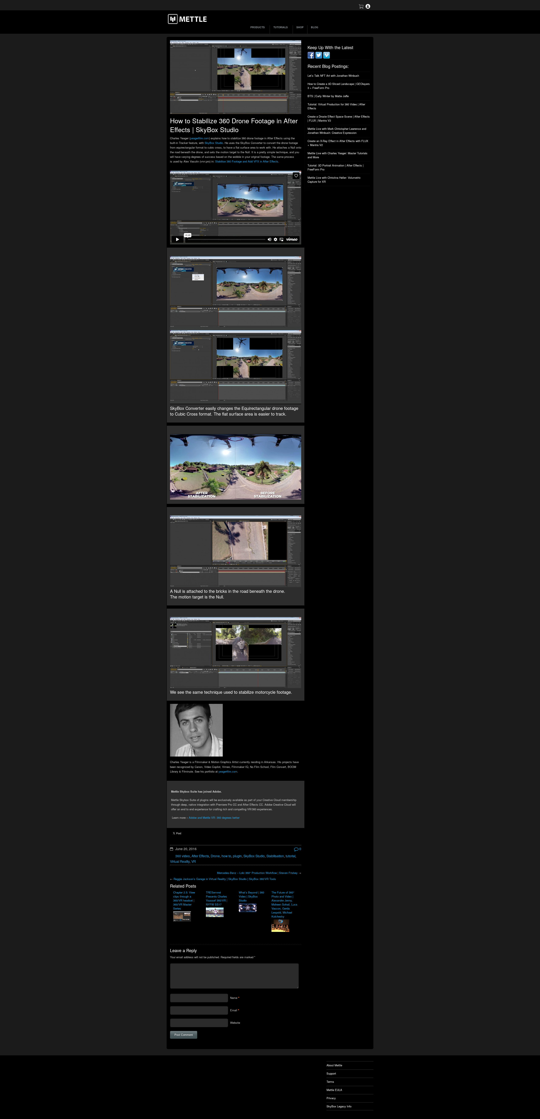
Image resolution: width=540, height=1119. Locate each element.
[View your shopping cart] (361, 7)
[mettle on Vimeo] (326, 57)
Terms (330, 1082)
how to (226, 855)
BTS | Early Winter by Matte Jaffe (328, 96)
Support (331, 1073)
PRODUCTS (257, 27)
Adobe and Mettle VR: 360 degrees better (214, 818)
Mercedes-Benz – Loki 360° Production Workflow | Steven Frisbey (257, 873)
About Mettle (334, 1065)
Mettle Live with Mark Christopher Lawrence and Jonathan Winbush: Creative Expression (337, 131)
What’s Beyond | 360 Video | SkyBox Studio (251, 896)
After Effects (200, 855)
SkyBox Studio (214, 143)
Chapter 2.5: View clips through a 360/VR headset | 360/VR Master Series (184, 900)
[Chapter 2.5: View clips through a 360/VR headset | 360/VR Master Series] (186, 916)
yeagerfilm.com (199, 138)
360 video (182, 855)
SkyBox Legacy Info (339, 1106)
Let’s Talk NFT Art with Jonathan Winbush (333, 76)
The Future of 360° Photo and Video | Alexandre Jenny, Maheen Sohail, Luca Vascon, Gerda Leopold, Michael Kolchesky (284, 904)
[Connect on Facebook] (311, 57)
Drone (215, 855)
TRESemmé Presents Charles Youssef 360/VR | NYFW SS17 (216, 898)
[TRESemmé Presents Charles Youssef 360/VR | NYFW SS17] (219, 912)
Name (233, 998)
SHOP (300, 27)
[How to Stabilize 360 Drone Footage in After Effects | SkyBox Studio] (235, 77)
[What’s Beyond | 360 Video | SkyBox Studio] (252, 908)
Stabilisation (275, 855)
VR (193, 861)
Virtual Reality (180, 861)
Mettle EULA (334, 1090)
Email (233, 1010)
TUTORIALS (280, 27)
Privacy (331, 1098)
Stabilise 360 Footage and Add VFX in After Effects (246, 161)
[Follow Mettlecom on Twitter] (318, 57)
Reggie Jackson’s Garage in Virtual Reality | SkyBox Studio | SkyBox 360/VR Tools (225, 879)
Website (235, 1023)
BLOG (314, 27)
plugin (237, 855)
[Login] (368, 7)
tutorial (290, 855)
